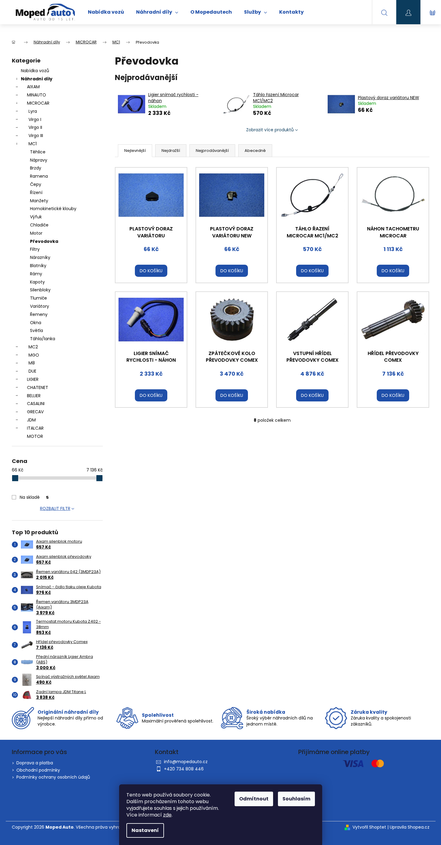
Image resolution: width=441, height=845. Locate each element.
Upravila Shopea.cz (409, 827)
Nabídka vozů (35, 71)
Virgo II (35, 127)
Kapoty (37, 282)
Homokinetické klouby (53, 209)
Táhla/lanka (42, 339)
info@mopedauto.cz (186, 762)
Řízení (36, 192)
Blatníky (38, 266)
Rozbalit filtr (55, 508)
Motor (36, 233)
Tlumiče (38, 298)
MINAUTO (36, 95)
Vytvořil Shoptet (369, 827)
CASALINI (36, 404)
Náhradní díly (36, 79)
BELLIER (34, 396)
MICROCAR (38, 103)
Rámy (36, 274)
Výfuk (36, 217)
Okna (35, 323)
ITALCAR (35, 428)
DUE (32, 371)
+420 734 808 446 (184, 769)
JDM (31, 420)
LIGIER (32, 379)
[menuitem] (106, 12)
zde (167, 814)
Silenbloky (40, 290)
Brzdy (35, 168)
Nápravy (38, 160)
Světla (36, 330)
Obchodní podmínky (38, 770)
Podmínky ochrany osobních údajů (53, 777)
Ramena (39, 176)
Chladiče (39, 225)
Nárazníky (40, 257)
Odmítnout (254, 798)
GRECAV (35, 412)
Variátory (39, 306)
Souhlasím (296, 798)
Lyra (32, 111)
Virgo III (35, 135)
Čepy (35, 184)
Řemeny (39, 314)
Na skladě (34, 497)
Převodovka (44, 241)
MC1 (32, 144)
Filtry (35, 249)
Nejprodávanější (212, 150)
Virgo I (34, 119)
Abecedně (255, 150)
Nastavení (145, 830)
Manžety (39, 201)
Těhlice (37, 152)
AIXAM (33, 87)
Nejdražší (171, 150)
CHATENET (37, 387)
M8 (31, 363)
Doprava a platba (34, 763)
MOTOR (35, 436)
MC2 (33, 347)
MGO (33, 355)
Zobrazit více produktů (270, 130)
